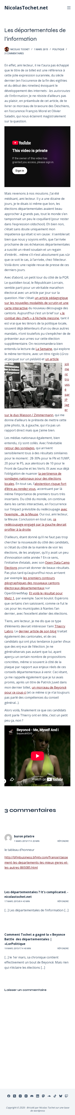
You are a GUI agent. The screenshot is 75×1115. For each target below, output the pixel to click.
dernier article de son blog (38, 631)
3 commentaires (14, 53)
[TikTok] (54, 1096)
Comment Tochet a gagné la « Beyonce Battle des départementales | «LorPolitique (34, 939)
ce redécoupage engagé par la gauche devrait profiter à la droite (35, 524)
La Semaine (44, 349)
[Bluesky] (60, 1096)
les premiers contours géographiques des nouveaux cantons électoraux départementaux (32, 583)
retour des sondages (19, 448)
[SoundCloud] (49, 1096)
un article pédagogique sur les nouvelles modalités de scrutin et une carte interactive (36, 303)
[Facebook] (8, 1096)
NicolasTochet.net (26, 7)
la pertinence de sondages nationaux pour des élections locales (32, 478)
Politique (58, 49)
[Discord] (31, 1096)
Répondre (63, 841)
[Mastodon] (43, 1096)
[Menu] (69, 7)
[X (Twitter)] (14, 1096)
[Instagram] (20, 1096)
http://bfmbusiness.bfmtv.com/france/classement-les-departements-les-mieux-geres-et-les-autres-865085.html (36, 862)
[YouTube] (26, 1096)
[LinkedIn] (37, 1096)
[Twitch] (66, 1096)
